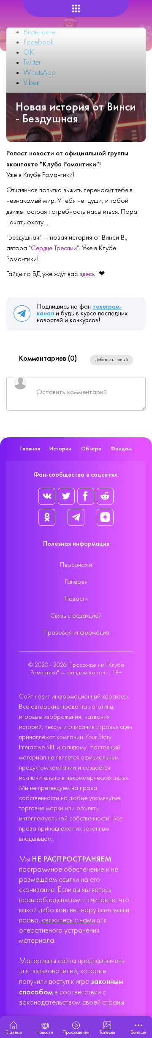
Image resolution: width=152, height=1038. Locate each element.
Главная (30, 449)
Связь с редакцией (76, 616)
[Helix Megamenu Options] (76, 8)
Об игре (91, 449)
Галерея (76, 582)
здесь (87, 274)
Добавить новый (111, 359)
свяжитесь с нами (68, 921)
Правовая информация (76, 632)
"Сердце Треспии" (54, 248)
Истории (60, 449)
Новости (76, 599)
